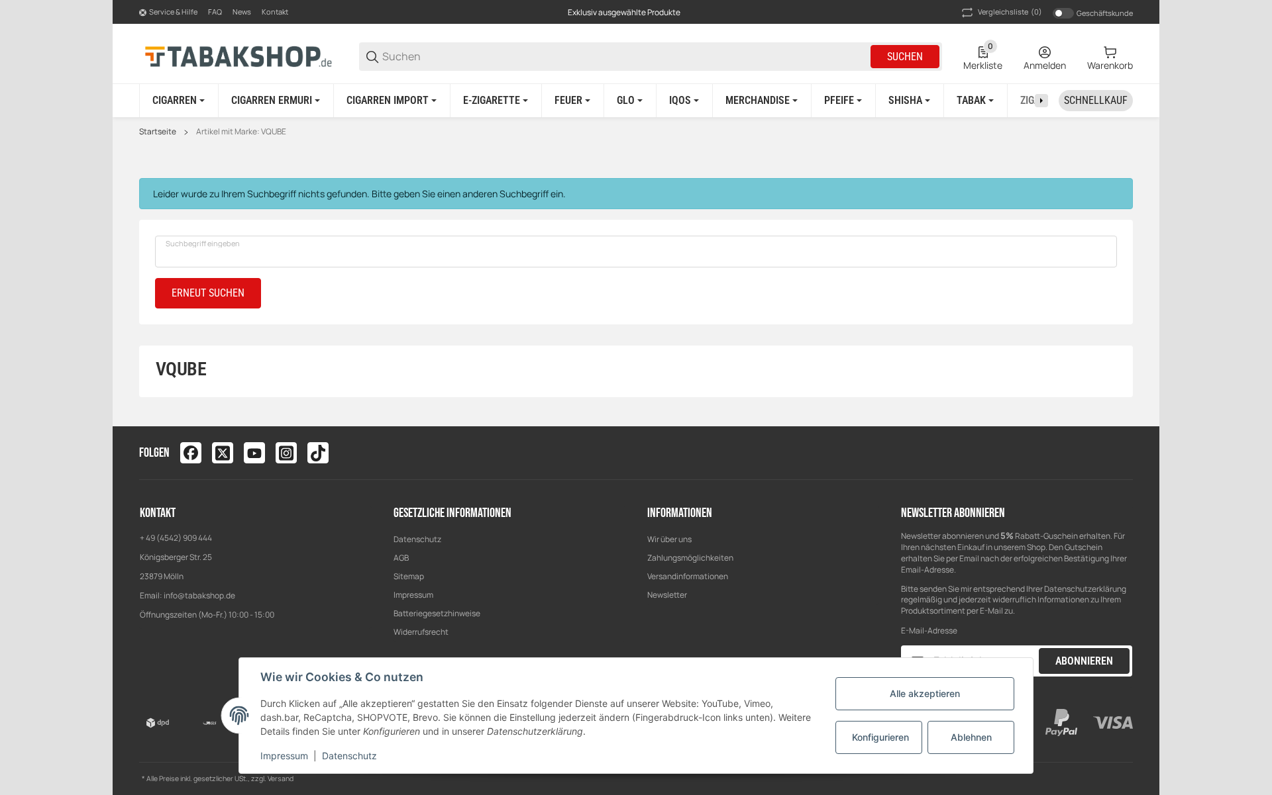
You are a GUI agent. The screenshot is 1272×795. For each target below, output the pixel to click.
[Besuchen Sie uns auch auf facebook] (190, 452)
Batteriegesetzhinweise (437, 613)
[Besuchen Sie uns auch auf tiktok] (318, 452)
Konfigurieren (880, 737)
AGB (401, 557)
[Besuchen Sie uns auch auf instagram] (286, 452)
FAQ (215, 12)
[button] (1122, 452)
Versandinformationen (687, 576)
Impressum (413, 594)
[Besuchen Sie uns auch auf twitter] (222, 452)
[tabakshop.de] (238, 56)
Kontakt (275, 12)
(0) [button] (1010, 12)
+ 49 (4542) (161, 537)
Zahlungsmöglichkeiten (690, 557)
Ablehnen (971, 737)
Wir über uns (669, 539)
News (242, 12)
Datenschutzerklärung (1085, 588)
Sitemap (409, 576)
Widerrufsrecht (421, 631)
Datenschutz (417, 539)
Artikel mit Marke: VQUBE (241, 132)
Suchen (905, 56)
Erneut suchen (208, 293)
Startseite (157, 132)
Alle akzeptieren (925, 693)
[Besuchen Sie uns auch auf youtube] (254, 452)
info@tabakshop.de (199, 595)
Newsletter (667, 594)
